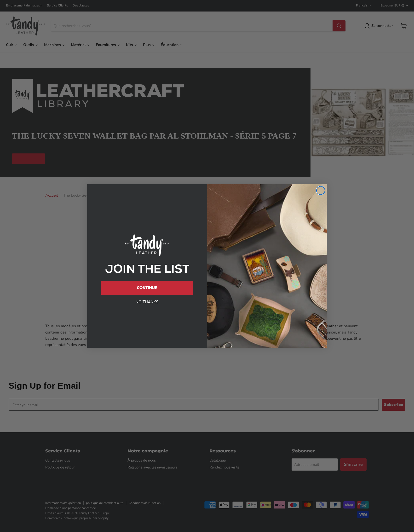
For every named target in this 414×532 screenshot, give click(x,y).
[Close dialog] (320, 190)
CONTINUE (147, 287)
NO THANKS (147, 301)
